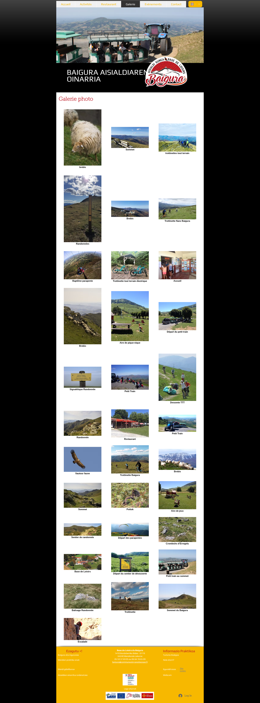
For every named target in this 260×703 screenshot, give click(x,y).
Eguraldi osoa (169, 669)
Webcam (167, 675)
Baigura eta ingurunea (68, 655)
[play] (196, 60)
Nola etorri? (168, 660)
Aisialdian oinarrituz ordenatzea (73, 675)
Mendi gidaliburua (66, 669)
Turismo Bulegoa (171, 655)
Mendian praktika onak (68, 660)
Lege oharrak (130, 689)
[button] (130, 35)
